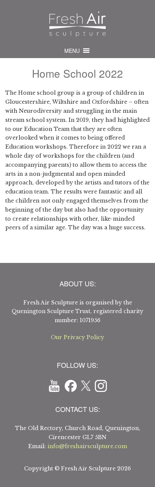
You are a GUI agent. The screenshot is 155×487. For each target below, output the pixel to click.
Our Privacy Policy (77, 337)
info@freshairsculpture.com (87, 446)
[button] (72, 50)
